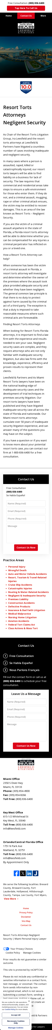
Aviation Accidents (18, 620)
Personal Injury (16, 566)
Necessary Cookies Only (15, 1022)
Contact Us (26, 15)
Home (9, 15)
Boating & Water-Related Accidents (28, 592)
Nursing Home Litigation (22, 617)
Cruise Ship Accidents (20, 584)
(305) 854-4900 (21, 791)
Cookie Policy (13, 952)
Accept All (15, 1015)
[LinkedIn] (29, 873)
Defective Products (19, 606)
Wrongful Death (17, 570)
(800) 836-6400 (24, 799)
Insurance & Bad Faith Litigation (26, 610)
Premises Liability (18, 599)
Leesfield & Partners (36, 1015)
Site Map (26, 921)
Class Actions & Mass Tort (23, 628)
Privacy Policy (26, 912)
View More (10, 898)
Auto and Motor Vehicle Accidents (27, 573)
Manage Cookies (32, 952)
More (43, 15)
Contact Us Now (26, 547)
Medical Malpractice (19, 613)
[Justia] (35, 873)
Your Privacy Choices (21, 948)
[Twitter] (23, 873)
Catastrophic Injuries (20, 588)
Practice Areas (13, 560)
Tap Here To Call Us (26, 8)
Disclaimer (26, 916)
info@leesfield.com (14, 828)
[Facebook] (16, 873)
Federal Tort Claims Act (21, 624)
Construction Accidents (21, 602)
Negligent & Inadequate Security (27, 595)
